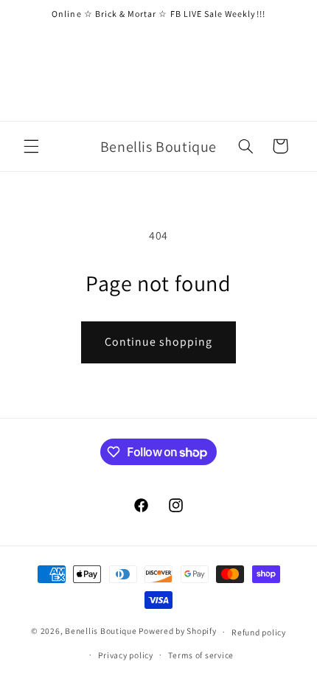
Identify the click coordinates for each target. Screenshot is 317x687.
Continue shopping (159, 341)
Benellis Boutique (101, 631)
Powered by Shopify (177, 631)
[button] (31, 146)
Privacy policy (125, 654)
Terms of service (201, 654)
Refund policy (258, 632)
